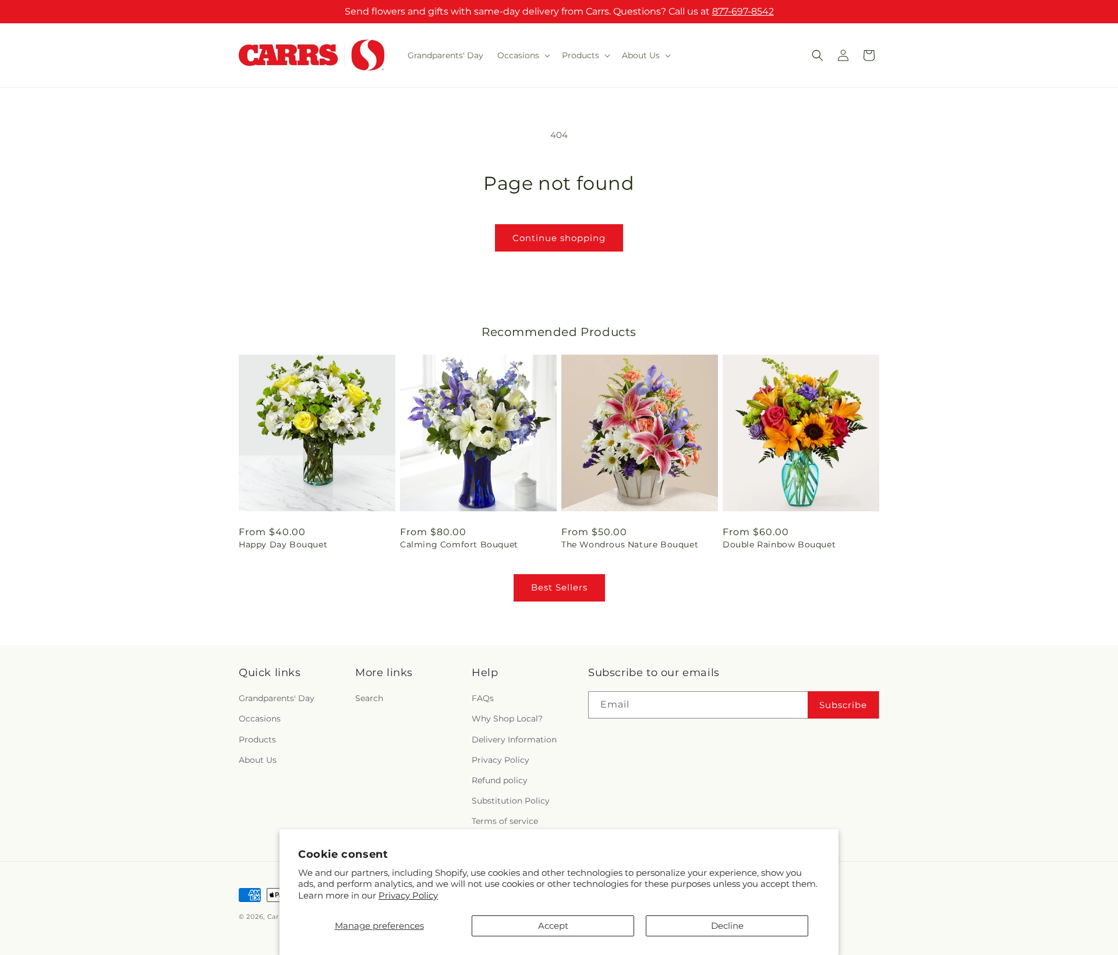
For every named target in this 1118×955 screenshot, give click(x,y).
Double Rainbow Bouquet (779, 544)
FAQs (483, 698)
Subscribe (843, 704)
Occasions (260, 718)
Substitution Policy (511, 800)
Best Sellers (559, 587)
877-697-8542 (743, 11)
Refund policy (500, 780)
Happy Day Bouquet (283, 544)
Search (369, 698)
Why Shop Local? (507, 718)
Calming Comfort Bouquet (459, 544)
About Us (258, 760)
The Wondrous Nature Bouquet (629, 544)
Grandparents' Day (276, 698)
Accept (553, 925)
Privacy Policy (408, 895)
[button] (522, 55)
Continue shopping (559, 237)
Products (257, 739)
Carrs (276, 916)
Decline (727, 925)
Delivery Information (514, 739)
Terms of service (505, 821)
